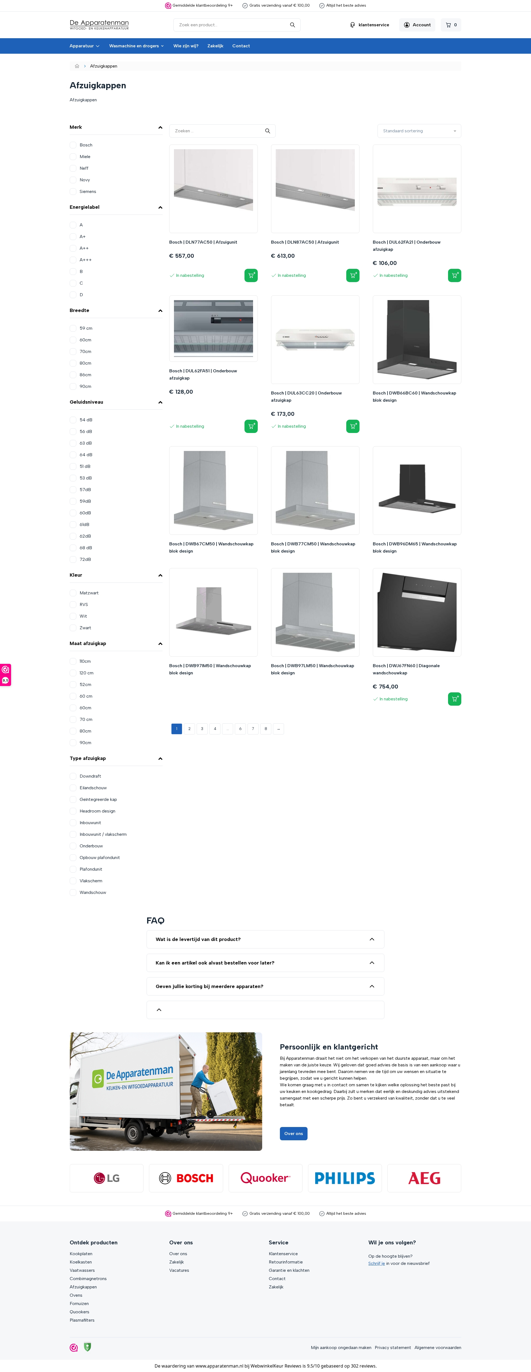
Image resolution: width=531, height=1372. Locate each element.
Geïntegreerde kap (98, 799)
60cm (85, 339)
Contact (241, 45)
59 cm (86, 328)
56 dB (86, 431)
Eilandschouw (93, 787)
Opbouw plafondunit (100, 857)
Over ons (293, 1133)
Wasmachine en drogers (134, 45)
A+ (83, 236)
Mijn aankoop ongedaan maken (341, 1347)
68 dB (86, 547)
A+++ (86, 259)
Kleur (76, 575)
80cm (85, 363)
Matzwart (89, 592)
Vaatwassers (82, 1270)
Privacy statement (393, 1347)
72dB (85, 559)
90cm (85, 386)
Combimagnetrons (88, 1278)
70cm (85, 351)
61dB (84, 524)
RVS (84, 604)
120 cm (86, 672)
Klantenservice (283, 1253)
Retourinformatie (286, 1262)
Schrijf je (376, 1263)
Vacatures (179, 1270)
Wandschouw (93, 892)
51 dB (85, 466)
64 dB (86, 454)
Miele (85, 156)
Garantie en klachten (289, 1270)
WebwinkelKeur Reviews (276, 1366)
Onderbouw (91, 846)
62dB (85, 536)
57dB (85, 489)
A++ (84, 248)
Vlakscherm (91, 880)
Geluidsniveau (86, 402)
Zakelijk (215, 45)
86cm (85, 374)
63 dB (86, 443)
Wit (83, 616)
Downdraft (90, 776)
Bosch (86, 145)
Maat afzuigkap (88, 643)
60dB (85, 512)
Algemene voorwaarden (438, 1347)
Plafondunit (91, 869)
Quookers (79, 1311)
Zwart (85, 627)
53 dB (86, 478)
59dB (85, 501)
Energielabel (85, 207)
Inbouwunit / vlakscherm (103, 834)
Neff (84, 168)
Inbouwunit (90, 822)
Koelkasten (81, 1262)
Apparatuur (82, 45)
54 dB (86, 419)
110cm (85, 661)
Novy (85, 179)
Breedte (79, 310)
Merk (76, 127)
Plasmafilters (82, 1320)
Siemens (88, 191)
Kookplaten (81, 1253)
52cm (85, 684)
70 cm (86, 719)
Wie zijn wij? (186, 45)
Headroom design (97, 811)
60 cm (86, 696)
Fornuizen (79, 1303)
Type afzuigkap (88, 758)
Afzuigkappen (83, 1287)
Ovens (76, 1295)
